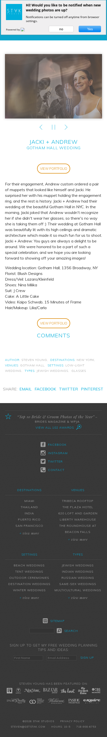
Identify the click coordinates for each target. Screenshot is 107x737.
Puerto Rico (29, 519)
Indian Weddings (78, 571)
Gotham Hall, (32, 365)
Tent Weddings (29, 571)
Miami (29, 501)
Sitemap (57, 621)
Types (78, 554)
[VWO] (26, 29)
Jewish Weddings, (53, 371)
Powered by (13, 29)
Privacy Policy (72, 721)
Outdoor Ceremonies (29, 578)
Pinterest (92, 388)
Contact (56, 470)
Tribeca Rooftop (78, 501)
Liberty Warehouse (78, 519)
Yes (90, 29)
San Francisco (29, 526)
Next (66, 127)
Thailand (29, 507)
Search (71, 631)
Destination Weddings (29, 584)
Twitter (68, 388)
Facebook (45, 388)
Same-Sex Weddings (77, 584)
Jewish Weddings (78, 565)
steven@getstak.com (28, 726)
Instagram (57, 453)
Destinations (29, 490)
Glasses (78, 371)
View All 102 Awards (55, 427)
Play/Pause (53, 127)
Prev (41, 127)
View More (29, 533)
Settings (29, 554)
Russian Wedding (77, 578)
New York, (86, 360)
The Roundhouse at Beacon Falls (77, 529)
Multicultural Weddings (77, 590)
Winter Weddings (29, 590)
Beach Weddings (29, 565)
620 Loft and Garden (78, 513)
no (61, 29)
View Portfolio (53, 169)
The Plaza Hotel (77, 507)
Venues (77, 490)
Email (25, 388)
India (29, 513)
